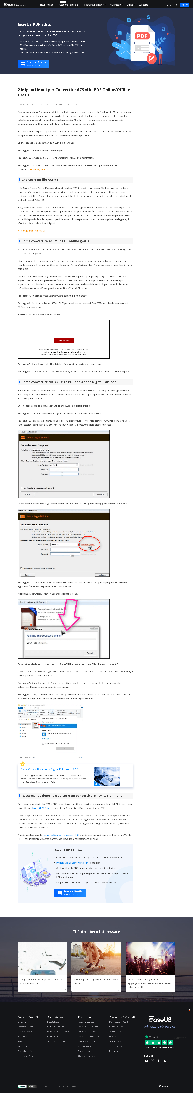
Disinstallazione (53, 1022)
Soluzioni (73, 104)
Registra (184, 4)
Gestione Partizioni (68, 4)
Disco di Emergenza (86, 1051)
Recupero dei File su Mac (88, 1036)
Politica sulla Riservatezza (58, 1031)
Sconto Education (25, 1051)
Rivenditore (22, 1036)
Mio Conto (22, 1046)
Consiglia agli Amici (25, 1056)
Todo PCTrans (115, 1041)
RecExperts (114, 1051)
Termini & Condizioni (56, 1041)
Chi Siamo (22, 1022)
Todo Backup (115, 1031)
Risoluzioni (85, 1017)
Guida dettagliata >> (38, 169)
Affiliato (21, 1041)
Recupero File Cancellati (88, 1027)
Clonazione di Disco (86, 1056)
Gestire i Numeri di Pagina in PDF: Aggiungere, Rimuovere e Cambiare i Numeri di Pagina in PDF (150, 983)
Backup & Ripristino (94, 4)
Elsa (36, 104)
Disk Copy (113, 1036)
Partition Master (116, 1027)
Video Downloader (117, 1046)
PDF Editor (58, 104)
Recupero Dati (46, 4)
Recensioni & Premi (26, 1027)
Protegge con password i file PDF (72, 862)
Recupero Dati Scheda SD (89, 1031)
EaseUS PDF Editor (41, 808)
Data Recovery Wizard (118, 1022)
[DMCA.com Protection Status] (33, 1086)
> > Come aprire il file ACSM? (32, 230)
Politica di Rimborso (55, 1027)
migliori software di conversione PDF (61, 834)
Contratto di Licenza (55, 1036)
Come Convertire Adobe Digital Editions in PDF (49, 769)
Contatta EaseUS (25, 1031)
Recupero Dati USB (86, 1022)
